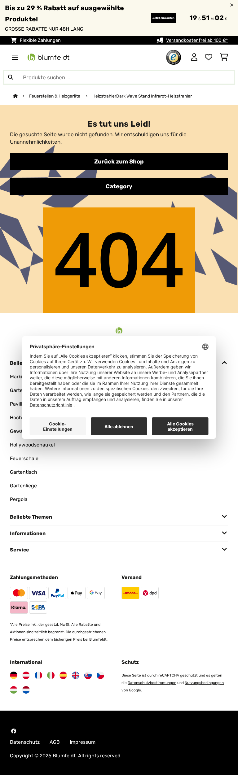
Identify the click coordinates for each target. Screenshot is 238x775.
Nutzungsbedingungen (204, 683)
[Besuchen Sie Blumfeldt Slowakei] (88, 675)
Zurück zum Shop (119, 161)
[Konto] (194, 57)
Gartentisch (23, 472)
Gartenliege (23, 486)
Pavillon (19, 404)
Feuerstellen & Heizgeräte (55, 96)
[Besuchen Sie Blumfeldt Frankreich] (38, 675)
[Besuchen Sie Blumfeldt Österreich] (26, 675)
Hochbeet (21, 417)
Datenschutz (25, 742)
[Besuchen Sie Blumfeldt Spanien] (63, 675)
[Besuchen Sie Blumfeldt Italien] (51, 675)
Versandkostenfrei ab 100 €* (197, 40)
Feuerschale (24, 458)
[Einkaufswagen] (224, 57)
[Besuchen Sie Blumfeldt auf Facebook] (13, 731)
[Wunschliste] (208, 57)
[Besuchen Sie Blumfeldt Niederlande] (26, 690)
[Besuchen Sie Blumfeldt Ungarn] (13, 690)
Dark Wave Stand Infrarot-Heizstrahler (154, 96)
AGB (55, 742)
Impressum (82, 742)
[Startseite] (21, 96)
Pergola (19, 499)
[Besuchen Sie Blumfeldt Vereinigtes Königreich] (75, 675)
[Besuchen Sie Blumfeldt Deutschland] (13, 675)
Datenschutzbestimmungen (152, 683)
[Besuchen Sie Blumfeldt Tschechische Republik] (100, 675)
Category (119, 186)
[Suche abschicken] (10, 77)
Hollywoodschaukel (32, 445)
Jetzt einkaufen (163, 18)
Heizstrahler (104, 96)
